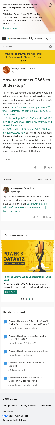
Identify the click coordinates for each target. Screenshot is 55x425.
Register (39, 38)
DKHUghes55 (30, 343)
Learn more (10, 291)
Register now (10, 27)
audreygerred (17, 188)
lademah (28, 354)
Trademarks (7, 411)
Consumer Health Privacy (14, 420)
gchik (24, 369)
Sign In (48, 38)
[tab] (26, 299)
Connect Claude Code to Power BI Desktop (26, 364)
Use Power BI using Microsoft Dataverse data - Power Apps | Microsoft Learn (25, 207)
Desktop (9, 46)
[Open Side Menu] (4, 38)
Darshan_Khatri (31, 384)
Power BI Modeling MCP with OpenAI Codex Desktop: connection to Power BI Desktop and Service (29, 322)
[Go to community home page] (18, 38)
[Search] (31, 38)
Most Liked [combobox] (44, 179)
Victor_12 (16, 68)
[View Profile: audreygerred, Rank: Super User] (6, 190)
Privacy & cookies (28, 405)
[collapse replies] (27, 185)
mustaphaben (30, 328)
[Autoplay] (22, 299)
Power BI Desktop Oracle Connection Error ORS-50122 (27, 337)
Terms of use (45, 405)
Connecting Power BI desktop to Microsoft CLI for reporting (25, 379)
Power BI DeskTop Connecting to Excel (28, 350)
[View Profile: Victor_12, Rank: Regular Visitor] (6, 70)
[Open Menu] (50, 47)
